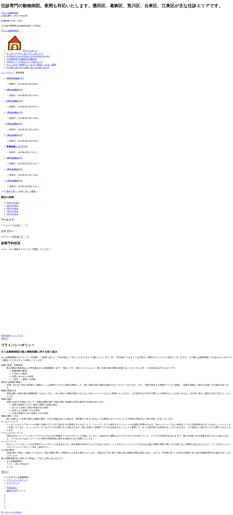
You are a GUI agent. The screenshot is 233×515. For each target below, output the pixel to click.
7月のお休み (12, 211)
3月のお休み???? (14, 169)
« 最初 (8, 191)
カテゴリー (6, 237)
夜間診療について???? (17, 146)
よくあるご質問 (48, 65)
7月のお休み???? (14, 112)
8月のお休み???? (14, 101)
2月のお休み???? (14, 181)
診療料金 (32, 59)
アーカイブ (6, 225)
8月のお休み (12, 208)
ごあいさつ (37, 53)
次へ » (28, 191)
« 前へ (14, 191)
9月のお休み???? (14, 90)
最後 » (34, 191)
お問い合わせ (43, 67)
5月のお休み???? (14, 135)
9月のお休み (12, 205)
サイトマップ (12, 483)
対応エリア (37, 62)
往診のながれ (43, 56)
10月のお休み (12, 203)
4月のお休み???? (14, 158)
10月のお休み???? (15, 78)
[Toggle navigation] (20, 31)
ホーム (34, 51)
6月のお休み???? (14, 124)
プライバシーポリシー (17, 480)
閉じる (4, 339)
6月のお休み (12, 214)
